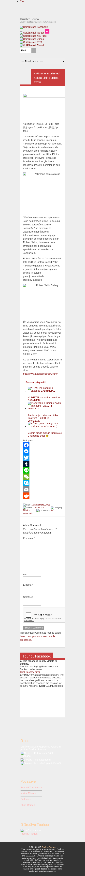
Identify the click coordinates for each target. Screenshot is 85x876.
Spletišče (28, 597)
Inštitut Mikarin (28, 793)
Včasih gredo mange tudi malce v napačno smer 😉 (45, 434)
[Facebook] (42, 445)
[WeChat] (42, 477)
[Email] (42, 489)
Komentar (29, 538)
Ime (26, 574)
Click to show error (30, 672)
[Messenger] (42, 451)
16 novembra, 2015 (40, 505)
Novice (26, 510)
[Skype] (42, 483)
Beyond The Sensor (31, 787)
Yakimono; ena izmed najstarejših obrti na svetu (47, 77)
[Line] (42, 470)
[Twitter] (42, 458)
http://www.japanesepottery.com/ (40, 373)
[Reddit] (42, 495)
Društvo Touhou (49, 847)
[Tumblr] (42, 464)
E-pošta (28, 584)
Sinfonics (25, 799)
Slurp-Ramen (28, 805)
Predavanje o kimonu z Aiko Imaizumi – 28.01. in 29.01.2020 (43, 418)
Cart (22, 1)
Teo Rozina (38, 507)
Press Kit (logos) (29, 833)
